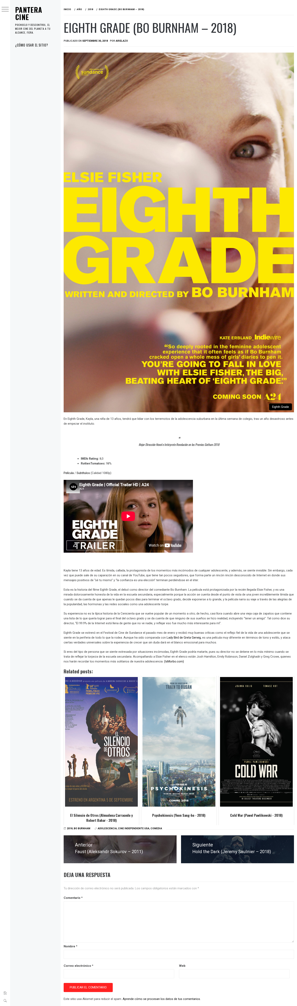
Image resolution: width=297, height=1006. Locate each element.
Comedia (156, 828)
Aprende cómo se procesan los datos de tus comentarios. (162, 999)
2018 (70, 828)
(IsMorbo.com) (174, 661)
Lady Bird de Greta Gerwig (184, 637)
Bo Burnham (82, 828)
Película (69, 473)
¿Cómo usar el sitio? (31, 45)
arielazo (122, 40)
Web (182, 966)
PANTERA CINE (28, 13)
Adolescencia (107, 828)
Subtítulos (83, 473)
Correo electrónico (78, 966)
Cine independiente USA (133, 828)
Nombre (70, 946)
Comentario (73, 898)
